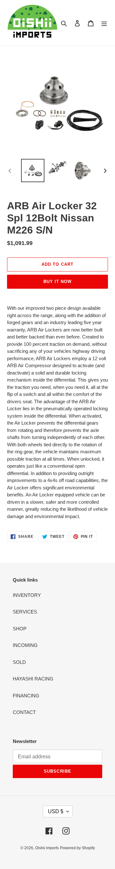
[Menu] (104, 23)
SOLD (19, 662)
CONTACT (24, 712)
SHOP (20, 628)
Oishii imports (47, 848)
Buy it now (57, 281)
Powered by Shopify (77, 848)
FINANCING (26, 695)
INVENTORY (27, 595)
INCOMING (25, 645)
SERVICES (25, 611)
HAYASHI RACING (33, 678)
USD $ (55, 811)
